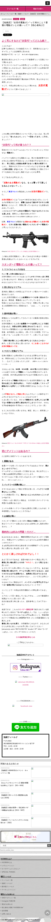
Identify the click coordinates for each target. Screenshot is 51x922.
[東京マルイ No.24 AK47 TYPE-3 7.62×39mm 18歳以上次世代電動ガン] (25, 416)
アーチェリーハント (9, 890)
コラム (16, 19)
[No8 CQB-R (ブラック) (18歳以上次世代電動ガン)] (25, 232)
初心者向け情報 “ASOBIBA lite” (12, 907)
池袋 (22, 19)
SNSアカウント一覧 (9, 898)
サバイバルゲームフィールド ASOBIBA (11, 3)
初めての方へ (38, 9)
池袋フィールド (23, 14)
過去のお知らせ (7, 904)
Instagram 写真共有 (8, 901)
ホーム (3, 14)
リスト (7, 31)
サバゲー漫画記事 (26, 609)
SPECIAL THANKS (8, 872)
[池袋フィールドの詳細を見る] (25, 753)
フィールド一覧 (13, 9)
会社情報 (5, 911)
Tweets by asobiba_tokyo (7, 850)
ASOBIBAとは (7, 862)
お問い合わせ (6, 914)
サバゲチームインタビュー (11, 869)
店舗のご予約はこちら (27, 837)
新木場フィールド (8, 886)
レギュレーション (8, 865)
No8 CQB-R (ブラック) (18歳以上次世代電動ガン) (23, 251)
